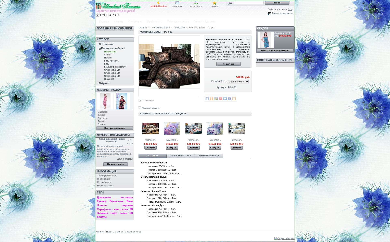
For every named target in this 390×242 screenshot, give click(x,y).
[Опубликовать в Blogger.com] (234, 98)
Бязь (106, 64)
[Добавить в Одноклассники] (211, 98)
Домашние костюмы (115, 197)
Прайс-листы (154, 21)
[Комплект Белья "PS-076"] (215, 136)
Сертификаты (104, 182)
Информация (106, 171)
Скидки (262, 28)
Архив (105, 83)
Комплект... (150, 140)
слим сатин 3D (123, 209)
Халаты (102, 216)
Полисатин (110, 51)
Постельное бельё (113, 48)
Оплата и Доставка (205, 21)
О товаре (152, 155)
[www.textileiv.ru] (122, 8)
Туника (101, 115)
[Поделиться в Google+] (220, 98)
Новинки (119, 21)
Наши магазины (105, 185)
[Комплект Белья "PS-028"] (150, 136)
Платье (101, 124)
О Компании (135, 21)
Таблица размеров (178, 21)
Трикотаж (107, 44)
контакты (177, 6)
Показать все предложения (275, 50)
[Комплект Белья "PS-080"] (237, 136)
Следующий (250, 128)
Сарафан (102, 112)
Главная (104, 21)
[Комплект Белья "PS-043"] (172, 136)
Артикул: (221, 87)
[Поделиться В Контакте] (207, 98)
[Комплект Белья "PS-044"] (193, 136)
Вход (290, 9)
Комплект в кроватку (115, 67)
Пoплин (108, 57)
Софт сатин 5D (112, 76)
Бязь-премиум (111, 60)
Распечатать (148, 100)
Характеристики (180, 155)
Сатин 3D (109, 79)
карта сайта (196, 6)
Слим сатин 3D (112, 70)
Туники (101, 201)
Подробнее (228, 64)
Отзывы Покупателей (113, 135)
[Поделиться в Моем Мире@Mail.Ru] (216, 98)
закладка (214, 6)
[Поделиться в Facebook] (229, 98)
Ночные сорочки (115, 205)
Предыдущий (139, 128)
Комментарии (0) (209, 155)
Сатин (107, 54)
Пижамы (102, 213)
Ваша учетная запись (282, 13)
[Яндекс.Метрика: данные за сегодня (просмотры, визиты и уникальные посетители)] (284, 238)
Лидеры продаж (109, 89)
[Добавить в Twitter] (225, 98)
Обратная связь (133, 231)
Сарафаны (104, 209)
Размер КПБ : (218, 81)
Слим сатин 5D (112, 73)
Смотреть (150, 148)
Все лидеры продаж (114, 128)
